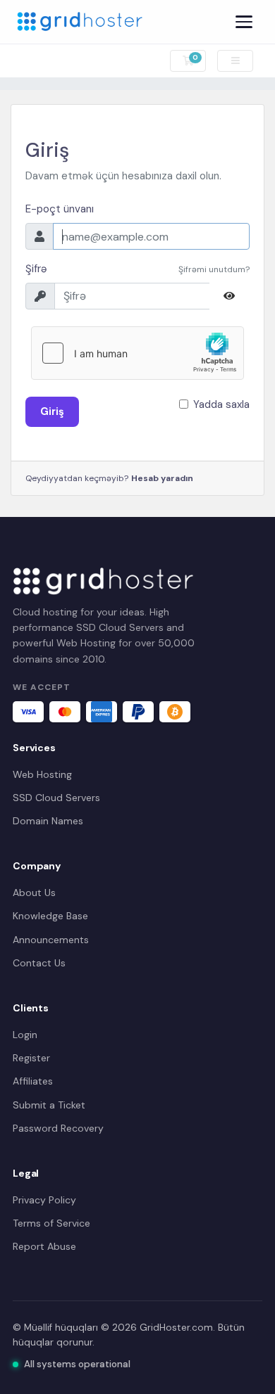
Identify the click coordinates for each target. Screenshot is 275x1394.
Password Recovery (58, 1128)
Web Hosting (42, 774)
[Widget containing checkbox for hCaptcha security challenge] (137, 353)
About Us (34, 892)
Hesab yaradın (162, 478)
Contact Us (39, 963)
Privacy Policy (44, 1200)
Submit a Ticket (49, 1105)
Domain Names (48, 820)
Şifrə (36, 269)
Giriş (52, 411)
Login (25, 1034)
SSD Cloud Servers (56, 797)
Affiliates (33, 1081)
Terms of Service (51, 1223)
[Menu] (244, 22)
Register (31, 1057)
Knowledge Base (50, 915)
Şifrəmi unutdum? (214, 269)
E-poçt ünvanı (59, 209)
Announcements (51, 939)
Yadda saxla (221, 404)
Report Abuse (44, 1246)
